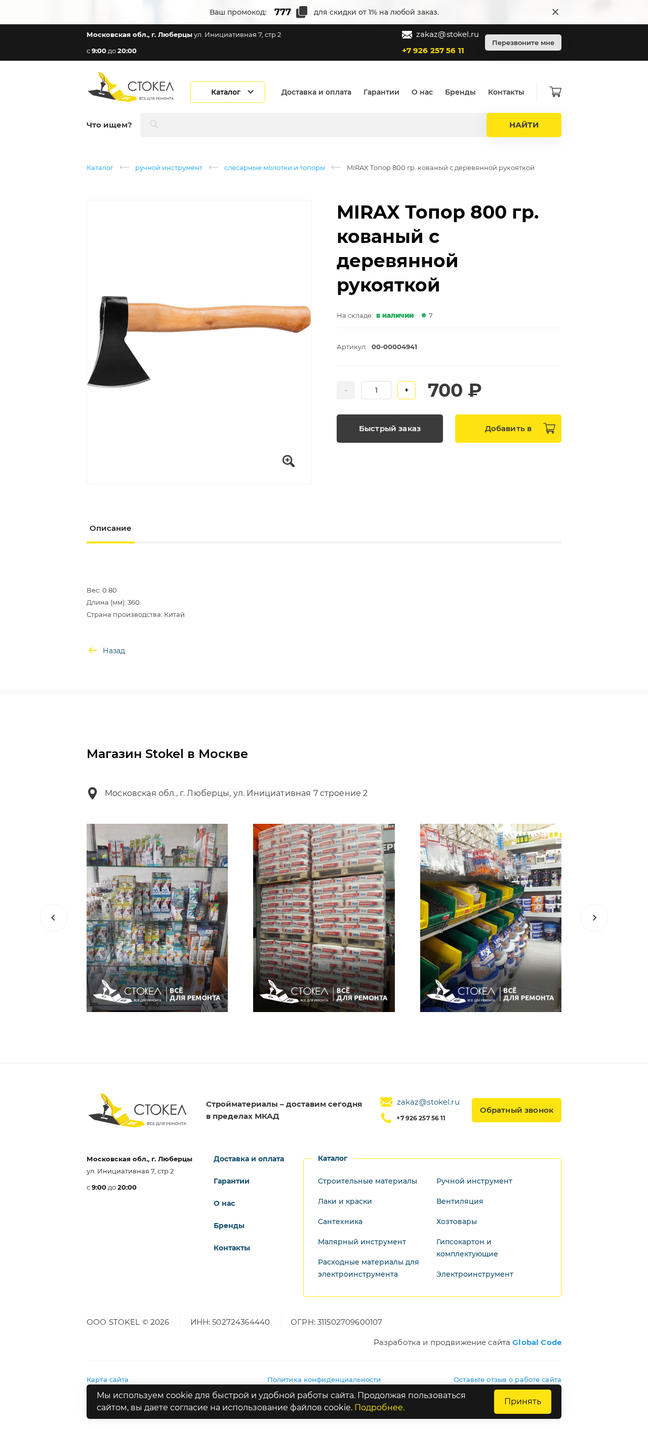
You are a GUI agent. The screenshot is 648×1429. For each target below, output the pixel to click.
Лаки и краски (345, 1201)
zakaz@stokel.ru (447, 34)
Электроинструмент (474, 1274)
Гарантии (381, 92)
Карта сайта (108, 1379)
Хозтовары (456, 1221)
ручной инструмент (168, 167)
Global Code (536, 1342)
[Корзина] (555, 92)
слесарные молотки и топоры (274, 167)
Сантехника (340, 1221)
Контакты (506, 92)
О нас (422, 92)
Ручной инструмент (474, 1181)
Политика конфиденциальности (324, 1379)
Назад (114, 650)
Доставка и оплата (316, 92)
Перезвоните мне (523, 42)
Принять (522, 1401)
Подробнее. (379, 1407)
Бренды (460, 92)
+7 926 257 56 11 (433, 50)
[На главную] (132, 87)
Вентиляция (459, 1201)
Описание (111, 528)
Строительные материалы (367, 1181)
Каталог (100, 167)
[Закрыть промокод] (555, 12)
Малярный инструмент (362, 1241)
